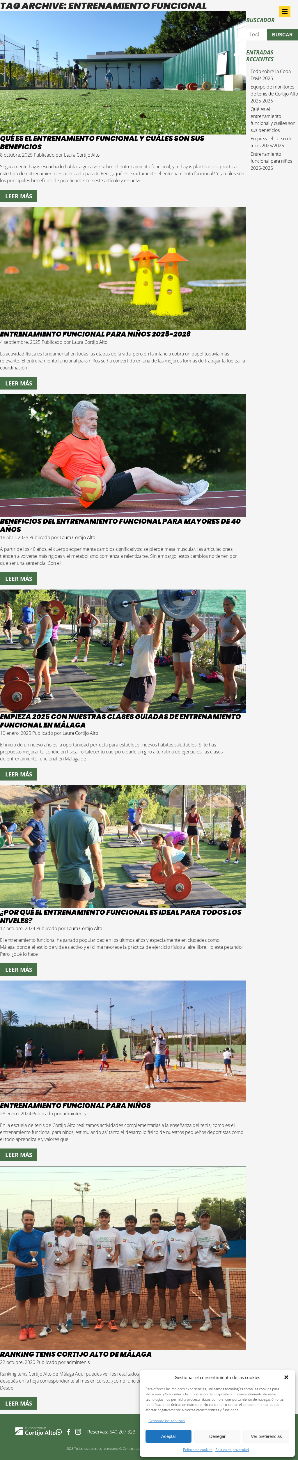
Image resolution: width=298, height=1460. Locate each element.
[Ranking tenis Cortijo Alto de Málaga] (123, 1347)
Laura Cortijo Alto (82, 155)
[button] (286, 1377)
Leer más (18, 196)
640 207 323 (122, 1432)
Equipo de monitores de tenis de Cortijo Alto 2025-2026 (274, 94)
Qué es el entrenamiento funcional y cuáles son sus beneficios (102, 143)
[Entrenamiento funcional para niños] (123, 1098)
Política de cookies (197, 1449)
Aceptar (168, 1436)
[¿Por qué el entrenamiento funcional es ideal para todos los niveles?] (123, 905)
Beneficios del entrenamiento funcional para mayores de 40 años (120, 525)
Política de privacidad (232, 1449)
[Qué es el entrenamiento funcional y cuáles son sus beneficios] (123, 131)
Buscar (282, 34)
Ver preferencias (266, 1436)
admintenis (74, 1113)
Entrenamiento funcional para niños (75, 1105)
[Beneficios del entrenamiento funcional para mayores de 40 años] (123, 514)
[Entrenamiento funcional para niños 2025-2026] (123, 326)
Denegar (217, 1436)
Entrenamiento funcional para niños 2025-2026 (95, 334)
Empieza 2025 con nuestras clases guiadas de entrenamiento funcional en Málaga (120, 721)
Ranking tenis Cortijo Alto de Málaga (76, 1354)
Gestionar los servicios (166, 1420)
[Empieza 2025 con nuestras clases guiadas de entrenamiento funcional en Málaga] (123, 709)
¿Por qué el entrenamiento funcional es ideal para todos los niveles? (121, 916)
